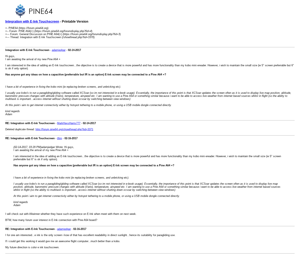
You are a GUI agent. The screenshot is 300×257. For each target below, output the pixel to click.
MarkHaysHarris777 (68, 123)
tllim (59, 138)
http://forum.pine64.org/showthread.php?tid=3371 (64, 129)
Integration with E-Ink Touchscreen (32, 21)
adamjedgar (59, 50)
